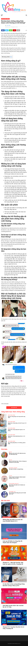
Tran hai (8, 25)
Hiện (11, 56)
